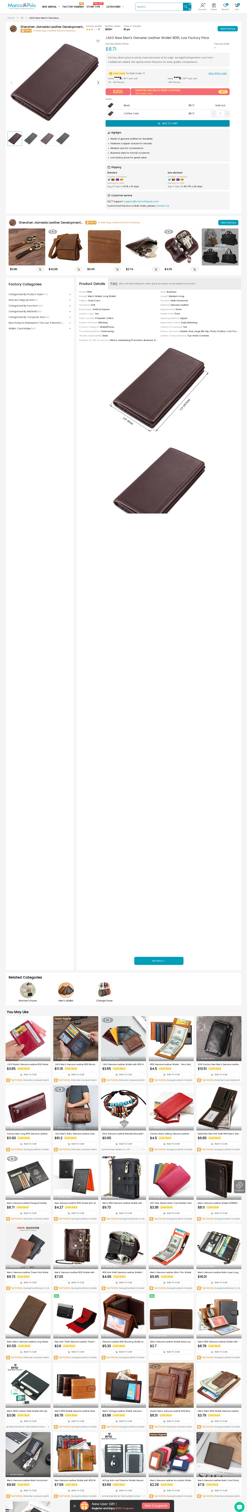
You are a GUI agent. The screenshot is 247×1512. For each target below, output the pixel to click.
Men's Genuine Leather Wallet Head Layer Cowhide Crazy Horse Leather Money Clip (171, 1341)
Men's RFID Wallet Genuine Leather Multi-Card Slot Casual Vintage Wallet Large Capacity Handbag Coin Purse (75, 1411)
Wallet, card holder (22, 328)
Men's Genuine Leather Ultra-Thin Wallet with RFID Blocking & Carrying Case (170, 1272)
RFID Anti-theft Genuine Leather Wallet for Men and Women (123, 1272)
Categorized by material (25, 311)
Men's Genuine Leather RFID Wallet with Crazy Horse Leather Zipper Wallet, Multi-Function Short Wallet (76, 1272)
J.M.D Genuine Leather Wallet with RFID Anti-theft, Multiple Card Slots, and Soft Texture (123, 1064)
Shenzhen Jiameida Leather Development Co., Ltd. (28, 1080)
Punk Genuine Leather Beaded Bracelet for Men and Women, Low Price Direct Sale (123, 1133)
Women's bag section (23, 300)
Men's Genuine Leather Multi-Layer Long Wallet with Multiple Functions (218, 1272)
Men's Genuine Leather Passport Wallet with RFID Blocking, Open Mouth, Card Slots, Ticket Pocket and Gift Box (28, 1203)
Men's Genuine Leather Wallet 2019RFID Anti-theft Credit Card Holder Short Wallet (218, 1203)
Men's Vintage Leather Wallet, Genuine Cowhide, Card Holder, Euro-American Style (123, 1411)
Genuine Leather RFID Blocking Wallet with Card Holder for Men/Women (123, 1341)
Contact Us (162, 205)
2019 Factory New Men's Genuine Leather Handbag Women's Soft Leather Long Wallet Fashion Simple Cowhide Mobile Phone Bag (218, 1064)
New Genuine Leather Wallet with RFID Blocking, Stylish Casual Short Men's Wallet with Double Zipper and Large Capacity (76, 1480)
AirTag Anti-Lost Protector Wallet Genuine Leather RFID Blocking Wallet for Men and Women (123, 1480)
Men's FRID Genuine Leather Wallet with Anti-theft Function (123, 1203)
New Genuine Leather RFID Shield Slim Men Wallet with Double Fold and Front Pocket (76, 1203)
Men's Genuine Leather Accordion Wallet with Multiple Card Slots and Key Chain (171, 1480)
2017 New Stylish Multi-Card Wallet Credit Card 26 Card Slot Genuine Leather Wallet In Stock (171, 1203)
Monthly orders (112, 26)
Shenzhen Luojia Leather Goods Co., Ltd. (218, 1080)
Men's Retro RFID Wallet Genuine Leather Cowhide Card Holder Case (218, 1411)
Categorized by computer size (29, 317)
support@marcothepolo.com (141, 201)
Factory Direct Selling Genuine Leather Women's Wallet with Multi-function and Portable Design (171, 1133)
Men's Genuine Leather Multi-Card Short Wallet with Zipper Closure (218, 1480)
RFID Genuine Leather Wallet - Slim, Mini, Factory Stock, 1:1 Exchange (170, 1064)
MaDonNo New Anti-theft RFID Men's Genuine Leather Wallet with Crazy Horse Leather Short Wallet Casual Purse (219, 1133)
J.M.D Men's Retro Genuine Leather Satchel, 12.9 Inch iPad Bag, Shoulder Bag (75, 1133)
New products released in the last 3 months (37, 322)
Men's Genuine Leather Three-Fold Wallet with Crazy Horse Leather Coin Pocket (28, 1272)
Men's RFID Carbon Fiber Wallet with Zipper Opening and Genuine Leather (27, 1411)
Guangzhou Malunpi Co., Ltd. (123, 1219)
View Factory (227, 28)
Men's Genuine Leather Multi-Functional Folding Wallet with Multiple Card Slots (28, 1480)
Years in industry (132, 26)
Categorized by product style (28, 294)
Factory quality (94, 26)
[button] (97, 82)
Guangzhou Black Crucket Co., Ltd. (170, 1080)
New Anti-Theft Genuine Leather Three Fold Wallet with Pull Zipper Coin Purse (76, 1341)
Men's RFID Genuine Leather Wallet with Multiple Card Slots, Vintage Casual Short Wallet (219, 1341)
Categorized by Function (26, 305)
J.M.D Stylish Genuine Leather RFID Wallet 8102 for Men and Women (28, 1064)
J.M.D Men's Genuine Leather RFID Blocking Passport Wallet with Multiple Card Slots (76, 1064)
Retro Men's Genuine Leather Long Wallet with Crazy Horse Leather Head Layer (28, 1341)
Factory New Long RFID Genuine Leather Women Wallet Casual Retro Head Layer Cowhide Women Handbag (28, 1133)
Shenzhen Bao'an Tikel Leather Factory (26, 1426)
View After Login (217, 73)
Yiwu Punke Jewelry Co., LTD (117, 1149)
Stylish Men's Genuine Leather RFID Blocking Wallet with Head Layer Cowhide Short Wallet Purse (171, 1411)
